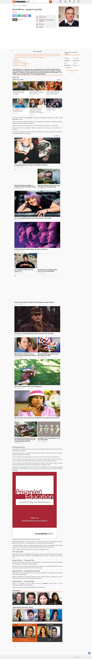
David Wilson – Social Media (19, 65)
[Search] (50, 2)
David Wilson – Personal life (19, 62)
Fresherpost (14, 5)
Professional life (17, 60)
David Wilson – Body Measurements (21, 63)
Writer (19, 5)
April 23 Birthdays (25, 639)
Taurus (41, 27)
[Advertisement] (46, 38)
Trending (74, 2)
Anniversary (60, 2)
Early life (15, 59)
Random (78, 2)
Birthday (65, 2)
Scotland (41, 21)
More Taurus (49, 625)
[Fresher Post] (20, 2)
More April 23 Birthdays (25, 625)
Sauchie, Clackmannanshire (46, 20)
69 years (41, 24)
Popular (69, 2)
